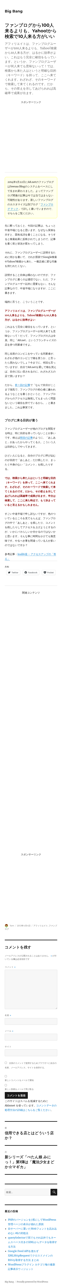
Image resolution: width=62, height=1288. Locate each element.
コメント (10, 967)
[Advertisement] (31, 136)
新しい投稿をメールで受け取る (19, 1089)
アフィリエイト (40, 925)
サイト (8, 1046)
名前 (8, 1015)
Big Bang (14, 11)
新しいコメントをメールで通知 (19, 1080)
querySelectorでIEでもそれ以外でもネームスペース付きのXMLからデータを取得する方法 (32, 1242)
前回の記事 (26, 437)
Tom (12, 925)
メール (9, 1031)
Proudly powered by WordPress (32, 1281)
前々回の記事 (22, 385)
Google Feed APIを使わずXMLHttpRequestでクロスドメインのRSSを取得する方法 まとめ (30, 1255)
